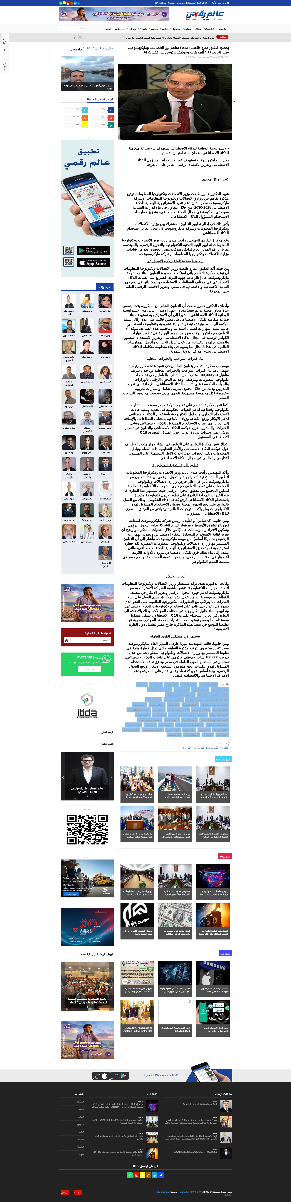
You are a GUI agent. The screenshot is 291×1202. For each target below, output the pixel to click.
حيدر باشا (105, 474)
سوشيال (176, 28)
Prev (63, 776)
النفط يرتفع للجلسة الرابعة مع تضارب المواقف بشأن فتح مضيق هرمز (213, 933)
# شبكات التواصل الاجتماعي (217, 724)
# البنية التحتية (173, 704)
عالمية (165, 28)
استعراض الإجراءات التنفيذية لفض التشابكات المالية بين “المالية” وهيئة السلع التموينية (213, 836)
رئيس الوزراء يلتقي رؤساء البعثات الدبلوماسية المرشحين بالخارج (137, 892)
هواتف (187, 28)
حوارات (132, 28)
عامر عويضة (87, 520)
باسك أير (69, 452)
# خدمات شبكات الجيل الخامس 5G (190, 724)
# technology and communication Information (187, 714)
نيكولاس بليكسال (87, 475)
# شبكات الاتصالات (189, 684)
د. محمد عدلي (87, 381)
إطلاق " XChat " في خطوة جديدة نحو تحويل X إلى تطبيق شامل (175, 990)
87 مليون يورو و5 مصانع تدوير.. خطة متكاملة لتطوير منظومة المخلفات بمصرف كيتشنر (137, 836)
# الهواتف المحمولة (157, 704)
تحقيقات (209, 28)
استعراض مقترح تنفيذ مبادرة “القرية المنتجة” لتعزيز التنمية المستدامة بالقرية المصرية (177, 894)
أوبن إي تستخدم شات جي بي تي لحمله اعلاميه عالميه (138, 932)
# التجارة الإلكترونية (190, 719)
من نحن (64, 1192)
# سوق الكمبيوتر (140, 704)
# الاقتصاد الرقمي (172, 719)
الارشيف (5, 66)
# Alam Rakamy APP (200, 709)
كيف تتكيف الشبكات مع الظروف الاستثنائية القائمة (175, 1029)
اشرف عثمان (87, 406)
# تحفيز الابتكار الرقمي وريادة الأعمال (214, 719)
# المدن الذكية (222, 734)
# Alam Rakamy (154, 699)
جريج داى (105, 541)
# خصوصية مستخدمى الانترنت (150, 719)
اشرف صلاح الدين (105, 564)
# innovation (159, 709)
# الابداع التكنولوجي (134, 724)
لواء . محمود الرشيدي (69, 358)
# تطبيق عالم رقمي (220, 709)
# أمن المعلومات (174, 734)
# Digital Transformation (178, 709)
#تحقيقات (80, 1101)
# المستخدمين (204, 729)
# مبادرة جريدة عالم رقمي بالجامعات (214, 704)
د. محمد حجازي (105, 406)
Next (111, 776)
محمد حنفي (87, 335)
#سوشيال (80, 1124)
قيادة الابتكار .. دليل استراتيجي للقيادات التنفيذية (195, 1151)
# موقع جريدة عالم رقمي (173, 699)
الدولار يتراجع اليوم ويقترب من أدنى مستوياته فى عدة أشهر (176, 932)
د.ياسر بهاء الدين (69, 311)
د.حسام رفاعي (69, 541)
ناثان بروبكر (87, 452)
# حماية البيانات (159, 714)
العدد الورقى (5, 45)
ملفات (198, 28)
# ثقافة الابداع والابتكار (219, 714)
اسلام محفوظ (69, 427)
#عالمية (81, 1131)
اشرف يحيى (69, 498)
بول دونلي (87, 498)
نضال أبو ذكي (87, 541)
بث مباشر (120, 28)
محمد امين (69, 520)
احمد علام (105, 452)
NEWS (143, 28)
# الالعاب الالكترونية (190, 704)
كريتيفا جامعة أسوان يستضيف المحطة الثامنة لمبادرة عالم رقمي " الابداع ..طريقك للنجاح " (87, 1002)
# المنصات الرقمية (220, 729)
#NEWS (80, 1146)
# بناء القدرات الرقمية (200, 689)
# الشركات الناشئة (166, 724)
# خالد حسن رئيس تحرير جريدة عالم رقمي (212, 694)
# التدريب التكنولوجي (219, 689)
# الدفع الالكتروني (143, 714)
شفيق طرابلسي (69, 475)
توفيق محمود (105, 427)
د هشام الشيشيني (87, 428)
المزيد (108, 28)
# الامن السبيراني (173, 729)
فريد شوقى (87, 310)
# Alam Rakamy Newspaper (160, 689)
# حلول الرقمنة (156, 684)
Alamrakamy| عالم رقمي (190, 1191)
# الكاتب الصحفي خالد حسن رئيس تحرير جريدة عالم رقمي (207, 699)
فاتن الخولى (105, 310)
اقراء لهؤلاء (104, 287)
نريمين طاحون (105, 520)
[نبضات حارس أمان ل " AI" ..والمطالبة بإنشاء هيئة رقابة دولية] (87, 73)
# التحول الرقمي (171, 684)
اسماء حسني (105, 381)
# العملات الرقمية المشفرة (152, 729)
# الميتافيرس (208, 734)
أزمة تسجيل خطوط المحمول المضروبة (200, 1103)
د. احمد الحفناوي (69, 382)
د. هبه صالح (87, 356)
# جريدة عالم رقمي (181, 689)
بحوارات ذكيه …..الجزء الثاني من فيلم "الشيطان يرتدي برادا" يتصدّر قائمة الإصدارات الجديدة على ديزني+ (169, 37)
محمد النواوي (69, 335)
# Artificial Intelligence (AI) (138, 709)
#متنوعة (81, 1139)
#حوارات (81, 1154)
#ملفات (81, 1109)
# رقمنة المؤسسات (192, 734)
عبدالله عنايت (105, 498)
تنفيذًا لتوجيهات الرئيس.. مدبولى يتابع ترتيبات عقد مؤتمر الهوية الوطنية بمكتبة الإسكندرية (213, 796)
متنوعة (154, 28)
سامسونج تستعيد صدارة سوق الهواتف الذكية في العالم (214, 990)
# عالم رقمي (142, 684)
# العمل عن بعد (189, 729)
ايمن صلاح (105, 335)
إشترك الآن (89, 669)
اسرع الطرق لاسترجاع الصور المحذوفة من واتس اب (216, 1029)
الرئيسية (223, 28)
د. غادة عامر (105, 356)
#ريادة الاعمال (150, 724)
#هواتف (81, 1116)
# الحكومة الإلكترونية (131, 729)
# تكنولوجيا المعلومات (208, 684)
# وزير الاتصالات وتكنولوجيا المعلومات (180, 694)
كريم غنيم (69, 406)
